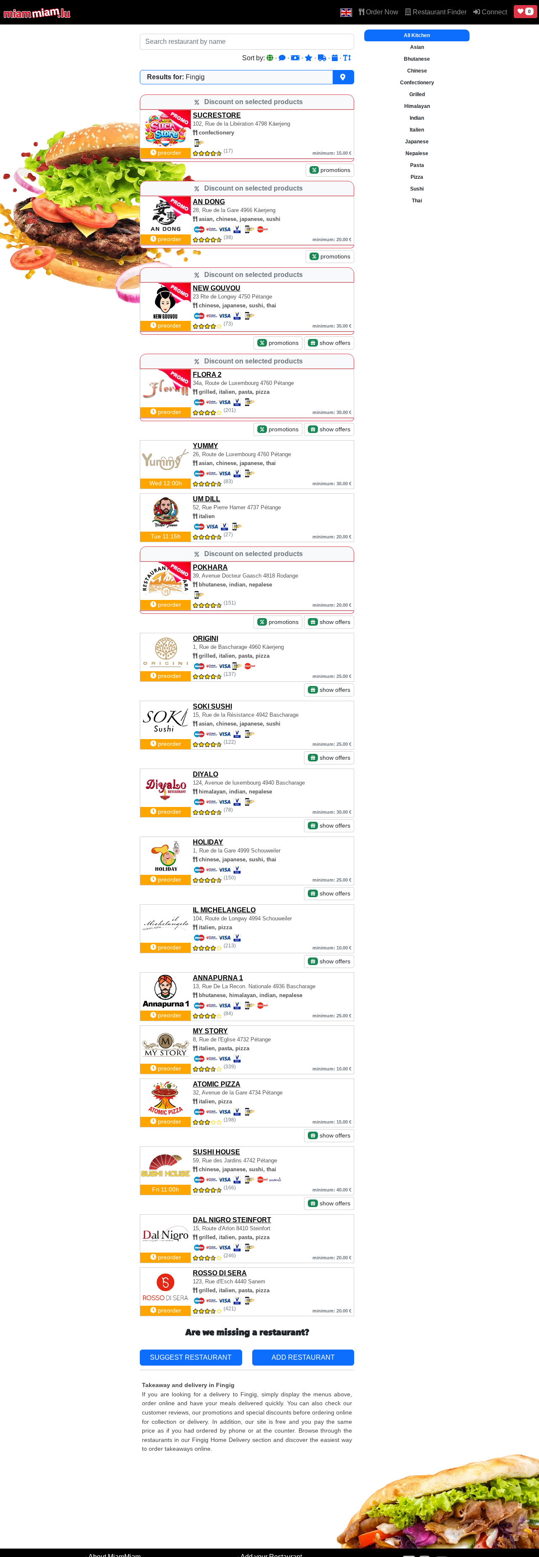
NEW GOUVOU (216, 288)
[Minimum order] (296, 58)
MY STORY (210, 1031)
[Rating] (309, 58)
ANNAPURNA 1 (218, 978)
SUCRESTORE (217, 115)
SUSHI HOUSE (216, 1152)
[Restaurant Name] (347, 58)
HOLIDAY (208, 842)
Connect (493, 12)
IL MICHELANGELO (224, 910)
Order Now (381, 12)
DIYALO (205, 774)
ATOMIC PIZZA (216, 1084)
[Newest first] (335, 58)
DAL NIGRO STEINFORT (232, 1220)
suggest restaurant (191, 1357)
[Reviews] (283, 58)
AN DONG (209, 201)
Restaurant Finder (439, 12)
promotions (334, 170)
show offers (334, 342)
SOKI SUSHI (212, 706)
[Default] (271, 58)
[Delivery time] (323, 58)
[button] (346, 12)
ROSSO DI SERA (220, 1273)
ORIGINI (205, 638)
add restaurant (303, 1357)
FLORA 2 (207, 374)
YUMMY (205, 445)
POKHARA (210, 567)
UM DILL (206, 499)
